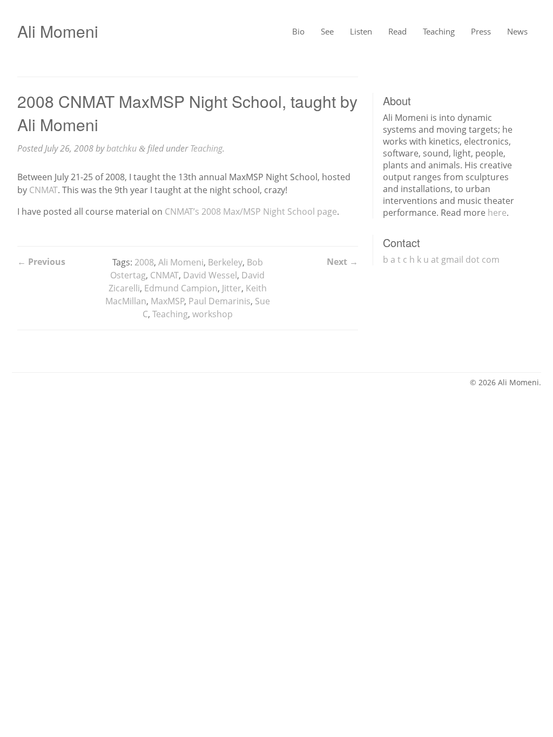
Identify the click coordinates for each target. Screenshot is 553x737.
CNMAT (43, 190)
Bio (274, 32)
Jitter (231, 288)
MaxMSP (168, 301)
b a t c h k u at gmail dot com (441, 259)
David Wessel (210, 275)
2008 (144, 262)
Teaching (429, 32)
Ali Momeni (57, 31)
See (306, 32)
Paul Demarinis (219, 301)
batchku (121, 148)
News (516, 32)
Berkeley (225, 262)
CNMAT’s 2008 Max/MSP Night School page (251, 211)
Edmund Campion (181, 288)
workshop (212, 314)
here (497, 213)
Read (383, 32)
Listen (343, 32)
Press (475, 32)
